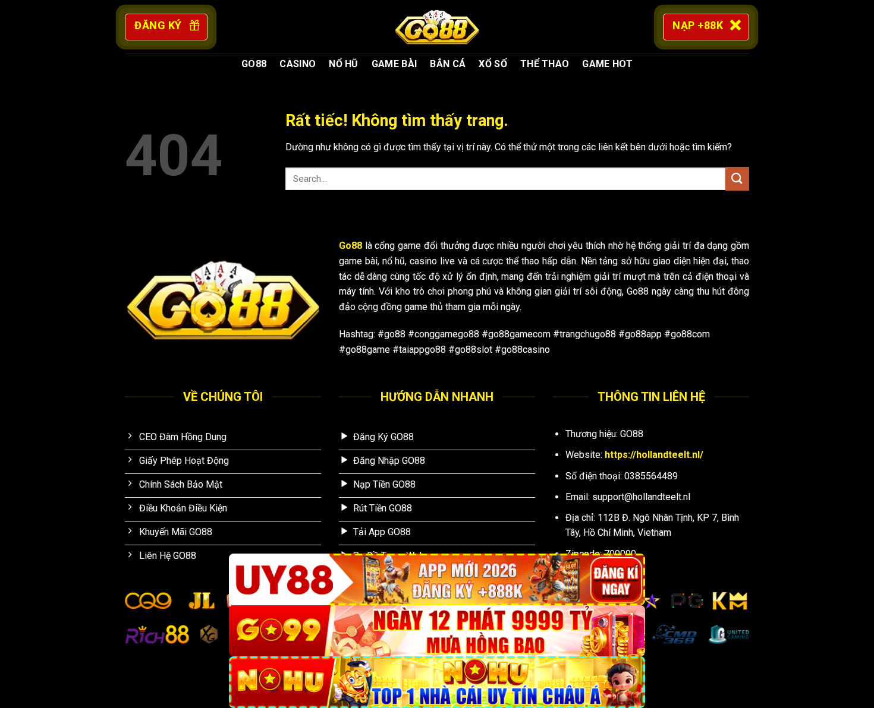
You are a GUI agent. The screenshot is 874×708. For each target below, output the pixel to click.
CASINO (297, 63)
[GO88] (437, 26)
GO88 (253, 63)
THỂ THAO (545, 63)
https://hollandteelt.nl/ (654, 454)
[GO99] (437, 631)
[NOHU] (437, 682)
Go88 (350, 245)
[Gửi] (737, 178)
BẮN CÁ (448, 63)
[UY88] (437, 579)
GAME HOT (607, 63)
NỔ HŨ (344, 63)
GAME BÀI (394, 63)
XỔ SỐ (493, 63)
